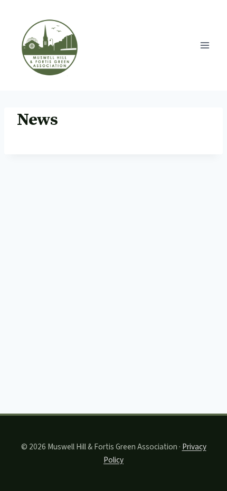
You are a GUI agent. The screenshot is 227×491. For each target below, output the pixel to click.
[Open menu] (204, 45)
